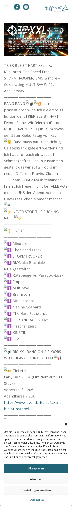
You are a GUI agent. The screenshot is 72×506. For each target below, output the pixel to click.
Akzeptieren (36, 468)
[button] (66, 424)
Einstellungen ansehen (36, 490)
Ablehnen (36, 479)
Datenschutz (37, 499)
